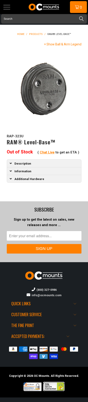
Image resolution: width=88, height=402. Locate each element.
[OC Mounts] (44, 7)
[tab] (44, 163)
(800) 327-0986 (46, 289)
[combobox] (44, 19)
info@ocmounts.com (46, 295)
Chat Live (47, 152)
